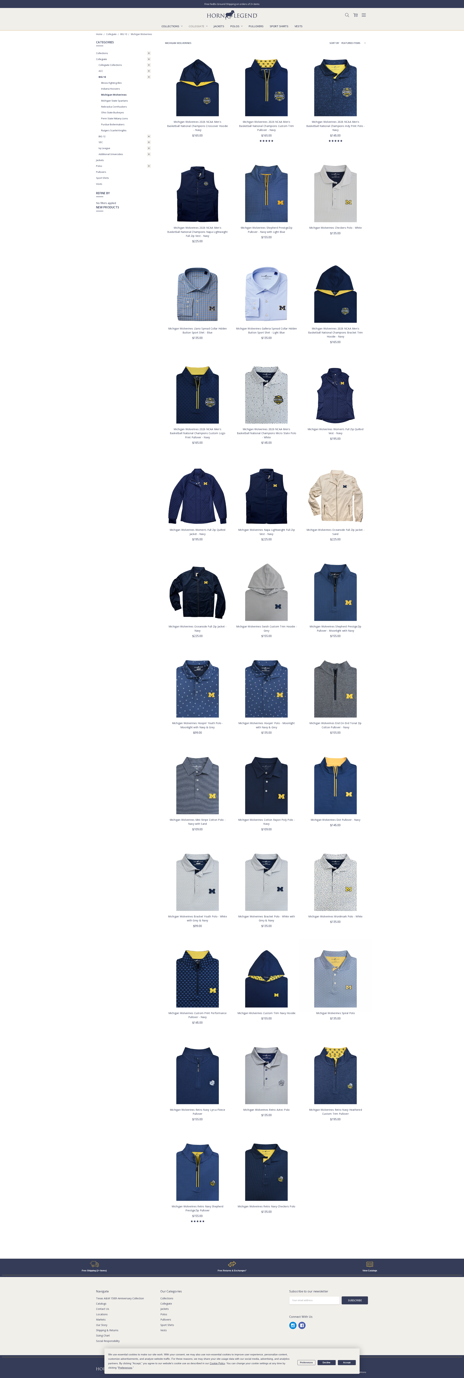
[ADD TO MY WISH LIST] (223, 64)
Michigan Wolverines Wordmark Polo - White (335, 916)
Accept (347, 1362)
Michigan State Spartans (114, 100)
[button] (94, 1264)
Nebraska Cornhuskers (114, 106)
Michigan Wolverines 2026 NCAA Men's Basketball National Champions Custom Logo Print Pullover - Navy (197, 433)
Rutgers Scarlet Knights (114, 130)
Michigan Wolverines (114, 94)
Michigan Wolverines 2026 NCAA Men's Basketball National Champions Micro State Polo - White (266, 433)
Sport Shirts (279, 26)
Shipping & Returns (107, 1330)
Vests (299, 26)
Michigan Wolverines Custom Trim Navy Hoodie (266, 1013)
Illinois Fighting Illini (111, 83)
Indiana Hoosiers (110, 88)
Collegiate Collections (110, 65)
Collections (170, 26)
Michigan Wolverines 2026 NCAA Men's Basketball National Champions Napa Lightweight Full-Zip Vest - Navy (197, 232)
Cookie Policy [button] (217, 1363)
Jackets (219, 26)
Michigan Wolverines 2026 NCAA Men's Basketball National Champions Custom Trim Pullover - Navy (266, 126)
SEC (101, 142)
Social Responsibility (108, 1341)
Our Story (101, 1325)
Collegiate (197, 26)
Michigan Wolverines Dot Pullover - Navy (335, 819)
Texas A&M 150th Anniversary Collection (120, 1298)
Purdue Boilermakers (113, 124)
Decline (326, 1362)
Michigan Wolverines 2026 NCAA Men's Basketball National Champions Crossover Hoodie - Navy (197, 126)
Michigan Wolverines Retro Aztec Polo (266, 1109)
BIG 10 (102, 77)
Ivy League (104, 148)
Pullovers (256, 26)
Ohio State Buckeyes (112, 112)
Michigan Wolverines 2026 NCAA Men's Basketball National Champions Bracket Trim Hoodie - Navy (335, 332)
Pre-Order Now (197, 215)
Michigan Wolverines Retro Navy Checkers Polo (266, 1206)
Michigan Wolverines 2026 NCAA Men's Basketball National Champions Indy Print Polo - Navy (335, 126)
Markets (101, 1319)
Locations (102, 1314)
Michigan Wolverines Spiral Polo (335, 1013)
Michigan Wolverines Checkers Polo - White (335, 227)
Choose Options (197, 109)
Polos (235, 26)
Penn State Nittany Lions (114, 118)
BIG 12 (102, 136)
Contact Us (102, 1309)
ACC (101, 71)
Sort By (334, 43)
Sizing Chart (103, 1335)
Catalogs (101, 1303)
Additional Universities (111, 154)
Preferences (306, 1362)
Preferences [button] (125, 1367)
